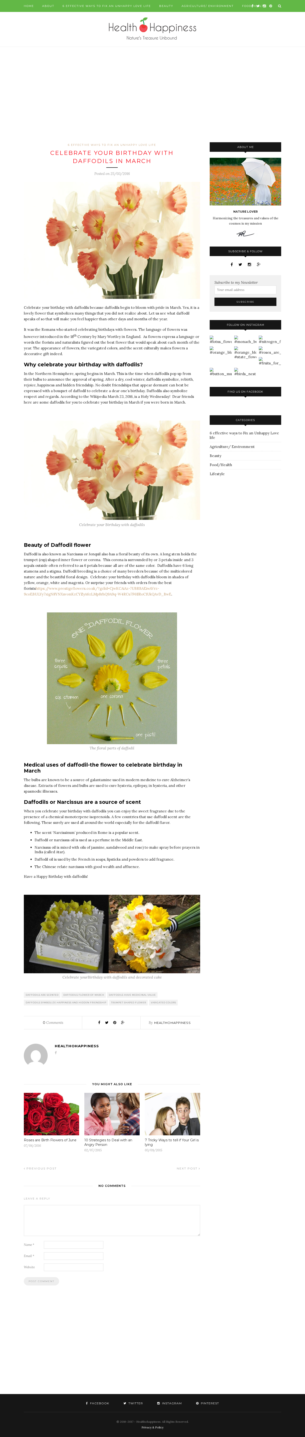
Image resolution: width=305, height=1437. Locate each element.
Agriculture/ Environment (208, 6)
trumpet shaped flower (128, 1002)
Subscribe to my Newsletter (236, 282)
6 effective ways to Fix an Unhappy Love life (107, 6)
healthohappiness (172, 1023)
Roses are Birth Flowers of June (50, 1140)
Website (29, 1267)
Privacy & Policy (152, 1427)
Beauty (166, 6)
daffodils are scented (42, 995)
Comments (53, 1022)
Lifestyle (217, 474)
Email (29, 1256)
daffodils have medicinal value (132, 995)
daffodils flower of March (83, 995)
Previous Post (41, 1168)
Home (29, 6)
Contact (32, 18)
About (48, 6)
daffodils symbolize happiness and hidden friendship (66, 1002)
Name (29, 1245)
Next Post (188, 1168)
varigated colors (163, 1002)
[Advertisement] (152, 94)
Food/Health (221, 465)
